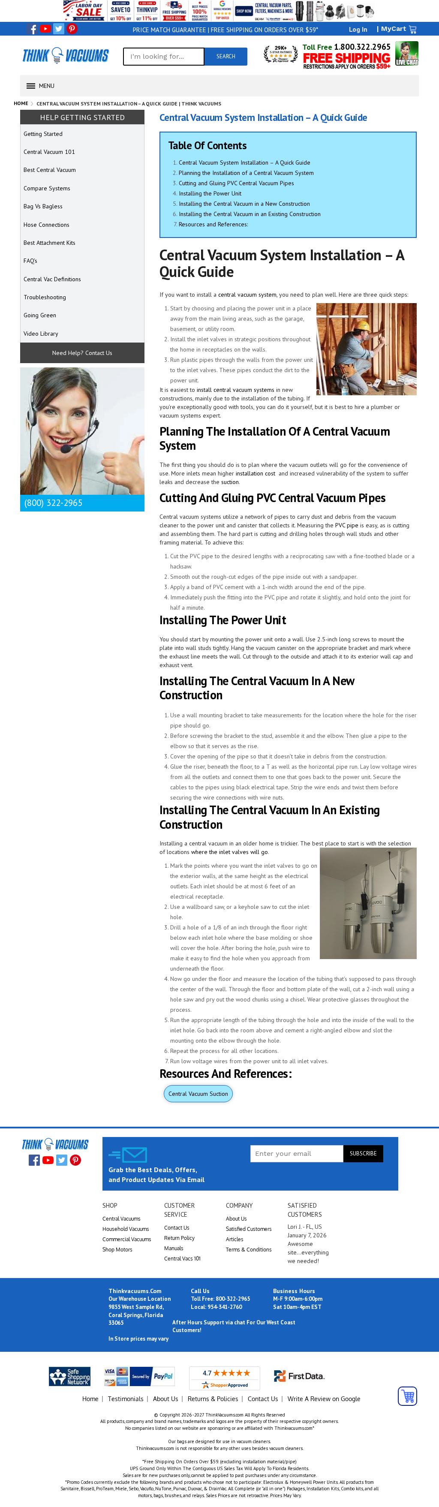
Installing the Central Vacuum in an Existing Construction (250, 214)
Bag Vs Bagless (43, 206)
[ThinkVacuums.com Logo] (65, 55)
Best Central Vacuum (50, 170)
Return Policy (179, 1238)
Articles (235, 1239)
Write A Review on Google (324, 1398)
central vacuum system (247, 294)
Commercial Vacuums (126, 1239)
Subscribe (363, 1153)
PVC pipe (346, 525)
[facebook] (32, 28)
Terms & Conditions (249, 1249)
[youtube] (45, 28)
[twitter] (58, 28)
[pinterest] (72, 28)
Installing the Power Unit (210, 193)
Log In (358, 29)
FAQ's (30, 261)
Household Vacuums (125, 1229)
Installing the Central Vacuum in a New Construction (244, 204)
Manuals (173, 1248)
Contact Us (176, 1227)
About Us (236, 1218)
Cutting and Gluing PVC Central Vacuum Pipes (236, 183)
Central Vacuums (121, 1218)
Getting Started (43, 134)
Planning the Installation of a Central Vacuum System (246, 173)
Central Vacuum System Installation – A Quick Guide (244, 162)
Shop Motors (117, 1249)
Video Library (41, 333)
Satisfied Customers (249, 1229)
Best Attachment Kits (49, 243)
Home (21, 103)
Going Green (40, 315)
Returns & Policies (213, 1398)
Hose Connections (46, 225)
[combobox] (163, 57)
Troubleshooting (45, 297)
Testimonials (126, 1398)
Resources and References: (213, 224)
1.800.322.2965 (362, 47)
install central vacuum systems (235, 390)
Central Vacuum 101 (49, 152)
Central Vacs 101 (182, 1258)
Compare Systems (47, 188)
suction (230, 482)
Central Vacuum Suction (198, 1094)
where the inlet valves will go (229, 852)
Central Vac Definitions (52, 279)
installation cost (255, 473)
